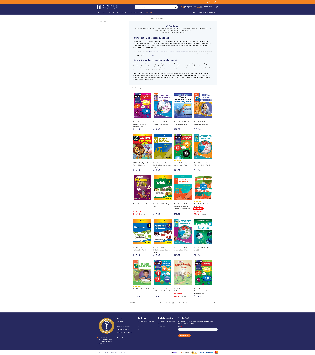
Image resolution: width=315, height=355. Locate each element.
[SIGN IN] (214, 7)
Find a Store (141, 324)
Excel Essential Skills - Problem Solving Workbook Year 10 (162, 165)
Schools (193, 12)
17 (189, 302)
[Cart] (217, 7)
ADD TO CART (142, 107)
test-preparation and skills (144, 53)
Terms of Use (121, 335)
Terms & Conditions (123, 329)
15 (183, 302)
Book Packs (127, 12)
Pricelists (160, 324)
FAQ (139, 329)
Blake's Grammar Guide (140, 204)
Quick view (142, 104)
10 (166, 302)
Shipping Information (123, 326)
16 (186, 302)
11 (169, 302)
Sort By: (132, 88)
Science (163, 51)
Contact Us (120, 324)
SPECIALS (149, 12)
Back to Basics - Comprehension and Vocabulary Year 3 (200, 291)
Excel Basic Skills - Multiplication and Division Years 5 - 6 (161, 250)
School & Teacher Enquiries (146, 321)
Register (215, 2)
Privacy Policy (121, 337)
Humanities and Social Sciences (178, 51)
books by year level (153, 55)
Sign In (208, 2)
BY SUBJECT (113, 12)
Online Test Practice (208, 12)
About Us (120, 321)
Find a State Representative (166, 321)
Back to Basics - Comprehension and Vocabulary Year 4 (139, 124)
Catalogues (161, 326)
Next (214, 302)
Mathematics (156, 51)
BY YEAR (101, 12)
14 (180, 302)
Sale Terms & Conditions (124, 332)
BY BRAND (138, 12)
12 (173, 302)
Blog (139, 326)
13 (176, 302)
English (149, 51)
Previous (132, 302)
